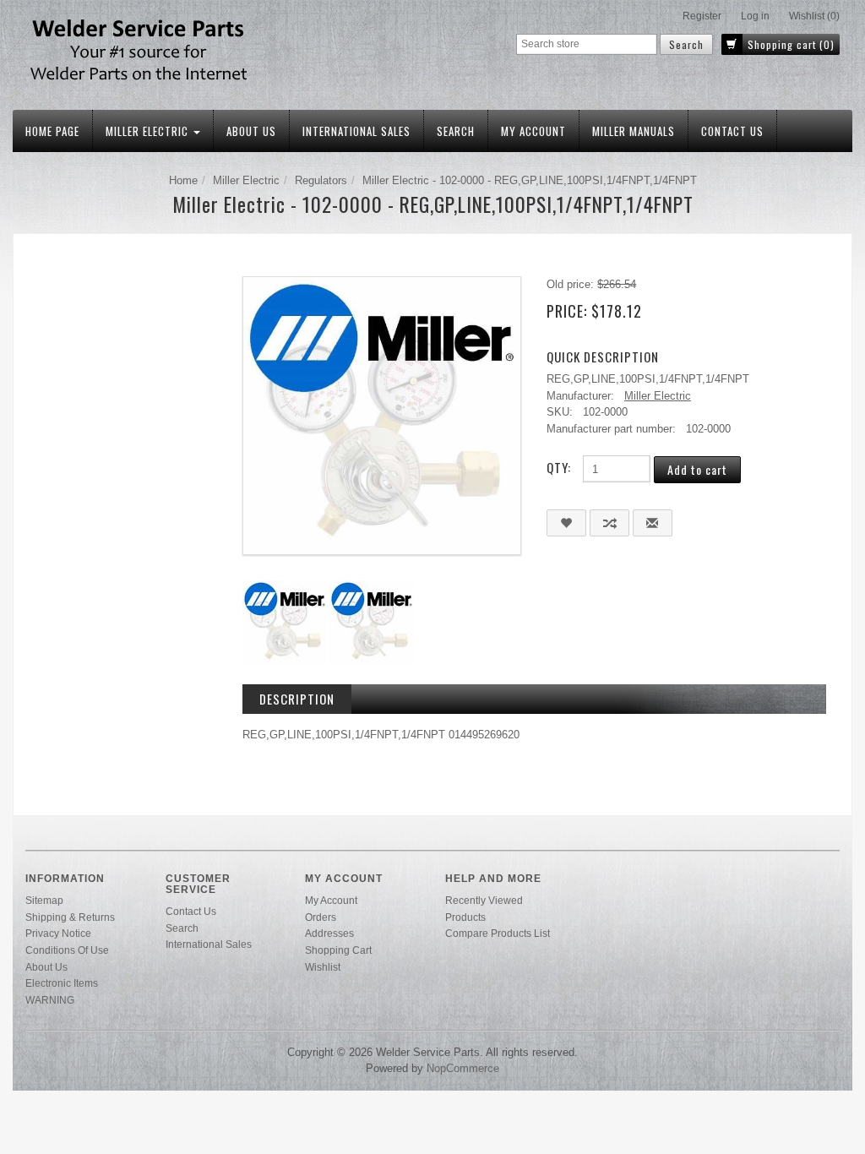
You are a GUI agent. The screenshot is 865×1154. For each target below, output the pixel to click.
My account (533, 130)
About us (251, 130)
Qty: (559, 467)
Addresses (329, 933)
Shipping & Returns (70, 917)
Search (456, 130)
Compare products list (497, 933)
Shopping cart (338, 949)
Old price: (570, 284)
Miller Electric (149, 130)
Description (297, 698)
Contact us (732, 130)
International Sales (356, 130)
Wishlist (322, 966)
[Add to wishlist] (566, 522)
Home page (52, 130)
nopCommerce (463, 1068)
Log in (755, 16)
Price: (567, 311)
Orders (320, 917)
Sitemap (44, 900)
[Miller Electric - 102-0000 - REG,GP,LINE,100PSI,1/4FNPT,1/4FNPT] (382, 414)
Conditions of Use (67, 949)
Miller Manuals (633, 130)
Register (702, 16)
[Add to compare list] (609, 522)
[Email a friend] (652, 522)
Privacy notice (58, 933)
